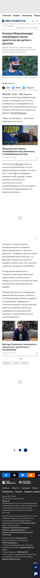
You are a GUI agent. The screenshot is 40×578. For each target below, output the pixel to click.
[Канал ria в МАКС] (6, 475)
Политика (5, 488)
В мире (34, 488)
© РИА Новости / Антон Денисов (12, 77)
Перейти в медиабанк (30, 77)
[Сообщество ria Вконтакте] (23, 475)
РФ (15, 173)
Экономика (26, 488)
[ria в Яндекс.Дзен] (14, 475)
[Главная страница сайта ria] (13, 21)
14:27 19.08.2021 (8, 26)
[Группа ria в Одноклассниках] (31, 475)
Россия (16, 363)
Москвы (19, 164)
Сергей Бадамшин (18, 113)
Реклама (18, 492)
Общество (7, 363)
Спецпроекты (7, 492)
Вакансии (5, 501)
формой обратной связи (11, 559)
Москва (25, 363)
